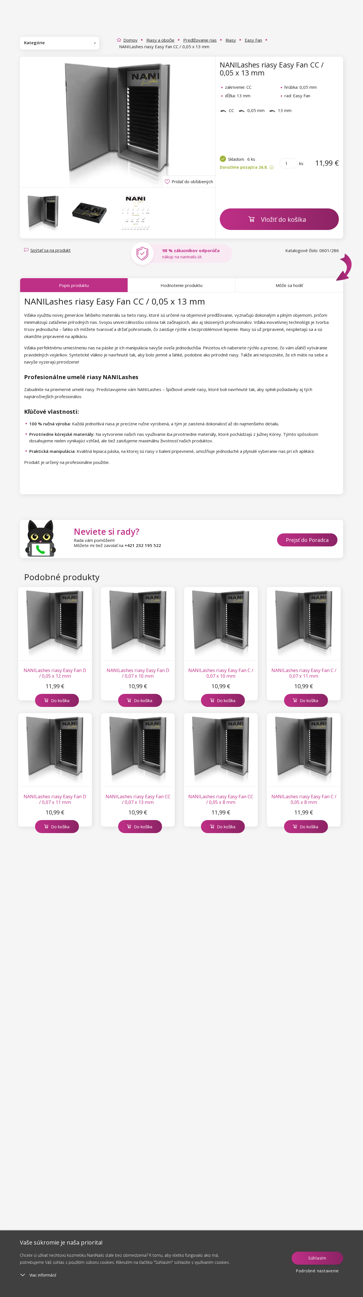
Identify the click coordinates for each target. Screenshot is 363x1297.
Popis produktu (74, 285)
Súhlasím (317, 1258)
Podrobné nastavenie (317, 1270)
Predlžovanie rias (200, 40)
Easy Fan (253, 40)
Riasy (230, 40)
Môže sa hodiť (289, 285)
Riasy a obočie (160, 40)
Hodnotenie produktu (181, 285)
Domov (130, 40)
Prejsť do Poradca (307, 539)
